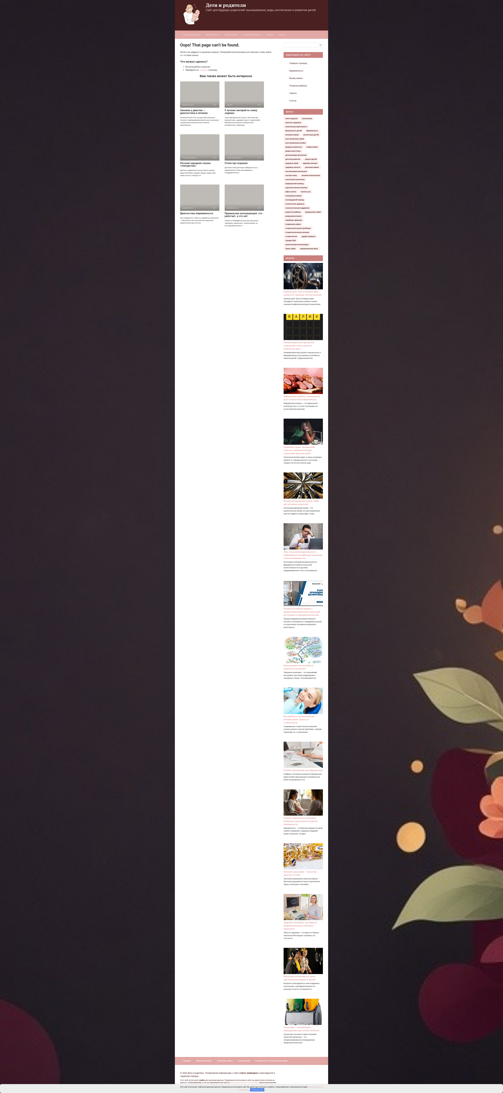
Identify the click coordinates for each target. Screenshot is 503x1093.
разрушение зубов (313, 212)
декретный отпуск (293, 151)
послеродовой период (294, 200)
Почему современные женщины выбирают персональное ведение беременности (300, 821)
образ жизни (290, 192)
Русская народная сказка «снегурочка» (195, 164)
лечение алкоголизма (311, 175)
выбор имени (312, 147)
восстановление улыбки (295, 143)
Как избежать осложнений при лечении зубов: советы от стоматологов (299, 719)
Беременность (213, 34)
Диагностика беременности (196, 213)
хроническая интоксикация (296, 244)
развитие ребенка (293, 212)
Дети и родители (226, 5)
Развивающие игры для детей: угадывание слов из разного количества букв (299, 345)
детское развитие (292, 159)
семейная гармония (293, 220)
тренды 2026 (290, 240)
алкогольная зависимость (296, 127)
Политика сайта (225, 1061)
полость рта (306, 192)
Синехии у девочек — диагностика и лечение (194, 111)
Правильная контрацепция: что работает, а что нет (243, 215)
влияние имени (292, 135)
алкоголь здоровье (293, 122)
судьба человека (308, 236)
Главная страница (191, 34)
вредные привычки (293, 147)
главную (203, 70)
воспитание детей (311, 135)
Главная (187, 1061)
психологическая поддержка (297, 208)
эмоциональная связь (309, 248)
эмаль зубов (290, 248)
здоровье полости (292, 167)
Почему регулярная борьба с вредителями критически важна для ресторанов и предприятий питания (302, 611)
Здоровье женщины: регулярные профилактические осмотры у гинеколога (300, 925)
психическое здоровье (294, 204)
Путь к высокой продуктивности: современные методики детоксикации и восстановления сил (303, 555)
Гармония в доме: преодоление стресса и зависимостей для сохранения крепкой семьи (299, 450)
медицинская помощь (294, 183)
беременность (312, 131)
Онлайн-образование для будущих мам (303, 770)
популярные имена (293, 196)
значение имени (312, 167)
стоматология (291, 236)
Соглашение (244, 1061)
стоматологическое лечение (297, 232)
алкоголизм (307, 118)
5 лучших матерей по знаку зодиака (241, 111)
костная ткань (291, 175)
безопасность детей (293, 131)
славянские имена (293, 224)
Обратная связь (204, 1061)
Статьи (282, 34)
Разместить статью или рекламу (271, 1061)
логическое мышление (295, 179)
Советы (270, 34)
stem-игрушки (291, 118)
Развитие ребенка (252, 34)
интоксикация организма (296, 171)
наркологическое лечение (296, 187)
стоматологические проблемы (298, 228)
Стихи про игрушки (236, 163)
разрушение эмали (293, 216)
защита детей (311, 159)
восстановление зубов (294, 139)
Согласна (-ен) (257, 1090)
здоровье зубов (291, 163)
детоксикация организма (296, 155)
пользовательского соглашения (244, 1082)
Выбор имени (231, 34)
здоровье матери (310, 163)
